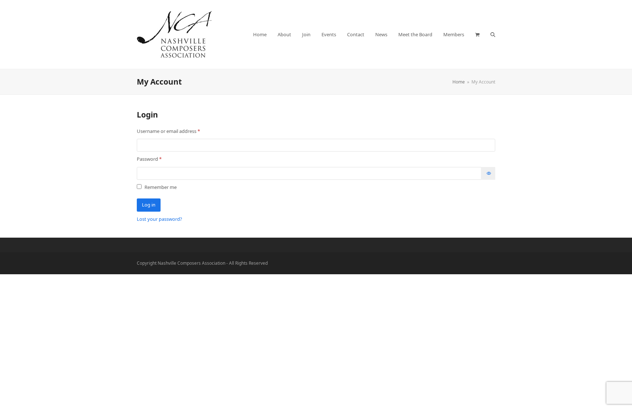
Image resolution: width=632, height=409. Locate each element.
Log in (148, 204)
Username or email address (178, 130)
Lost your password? (159, 219)
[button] (477, 34)
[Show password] (488, 173)
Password (159, 158)
